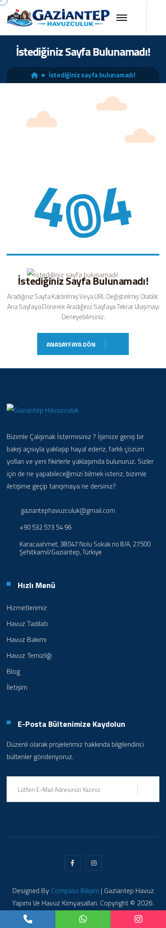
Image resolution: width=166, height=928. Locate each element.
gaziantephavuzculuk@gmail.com (68, 510)
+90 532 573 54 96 (45, 527)
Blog (13, 671)
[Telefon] (27, 919)
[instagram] (138, 919)
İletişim (17, 687)
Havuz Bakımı (26, 639)
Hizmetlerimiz (27, 607)
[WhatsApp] (83, 919)
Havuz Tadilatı (27, 623)
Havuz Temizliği (29, 655)
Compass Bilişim (75, 890)
